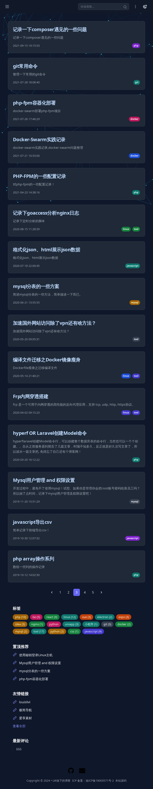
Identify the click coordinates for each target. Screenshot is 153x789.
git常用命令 (25, 66)
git (136, 82)
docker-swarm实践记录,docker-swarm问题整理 (48, 147)
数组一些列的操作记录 (29, 567)
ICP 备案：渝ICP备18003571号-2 (93, 780)
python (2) (57, 631)
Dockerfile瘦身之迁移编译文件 (35, 368)
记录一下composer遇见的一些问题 (50, 29)
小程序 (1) (91, 624)
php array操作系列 (33, 558)
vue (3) (86, 617)
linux (126, 229)
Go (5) (36, 617)
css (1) (74, 631)
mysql (134, 302)
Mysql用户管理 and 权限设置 (44, 480)
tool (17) (38, 631)
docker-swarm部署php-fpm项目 (37, 111)
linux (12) (70, 617)
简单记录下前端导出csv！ (31, 530)
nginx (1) (37, 624)
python (54, 624)
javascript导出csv (32, 522)
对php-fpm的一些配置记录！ (34, 184)
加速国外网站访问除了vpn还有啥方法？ (54, 323)
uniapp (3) (71, 624)
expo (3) (124, 617)
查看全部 (19, 726)
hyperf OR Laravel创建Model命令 (50, 433)
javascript (132, 265)
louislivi (24, 702)
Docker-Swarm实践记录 (39, 139)
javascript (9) (93, 631)
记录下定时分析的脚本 (29, 221)
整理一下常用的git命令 (29, 74)
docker (134, 119)
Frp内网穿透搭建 (30, 396)
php (136, 45)
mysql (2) (21, 631)
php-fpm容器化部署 (34, 102)
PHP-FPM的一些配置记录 (39, 176)
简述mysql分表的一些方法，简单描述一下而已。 (47, 294)
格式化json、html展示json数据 (46, 249)
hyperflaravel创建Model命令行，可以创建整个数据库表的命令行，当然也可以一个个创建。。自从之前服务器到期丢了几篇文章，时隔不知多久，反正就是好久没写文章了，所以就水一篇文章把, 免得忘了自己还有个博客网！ (75, 446)
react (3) (51, 617)
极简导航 (25, 710)
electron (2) (104, 617)
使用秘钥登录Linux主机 (36, 655)
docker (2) (124, 624)
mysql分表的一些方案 (36, 286)
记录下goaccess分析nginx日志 (46, 212)
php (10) (20, 617)
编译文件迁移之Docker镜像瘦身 (46, 359)
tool (136, 229)
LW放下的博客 (62, 780)
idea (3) (20, 624)
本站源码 (121, 780)
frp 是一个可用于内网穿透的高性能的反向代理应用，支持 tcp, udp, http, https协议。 (74, 404)
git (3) (107, 624)
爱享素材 (25, 718)
